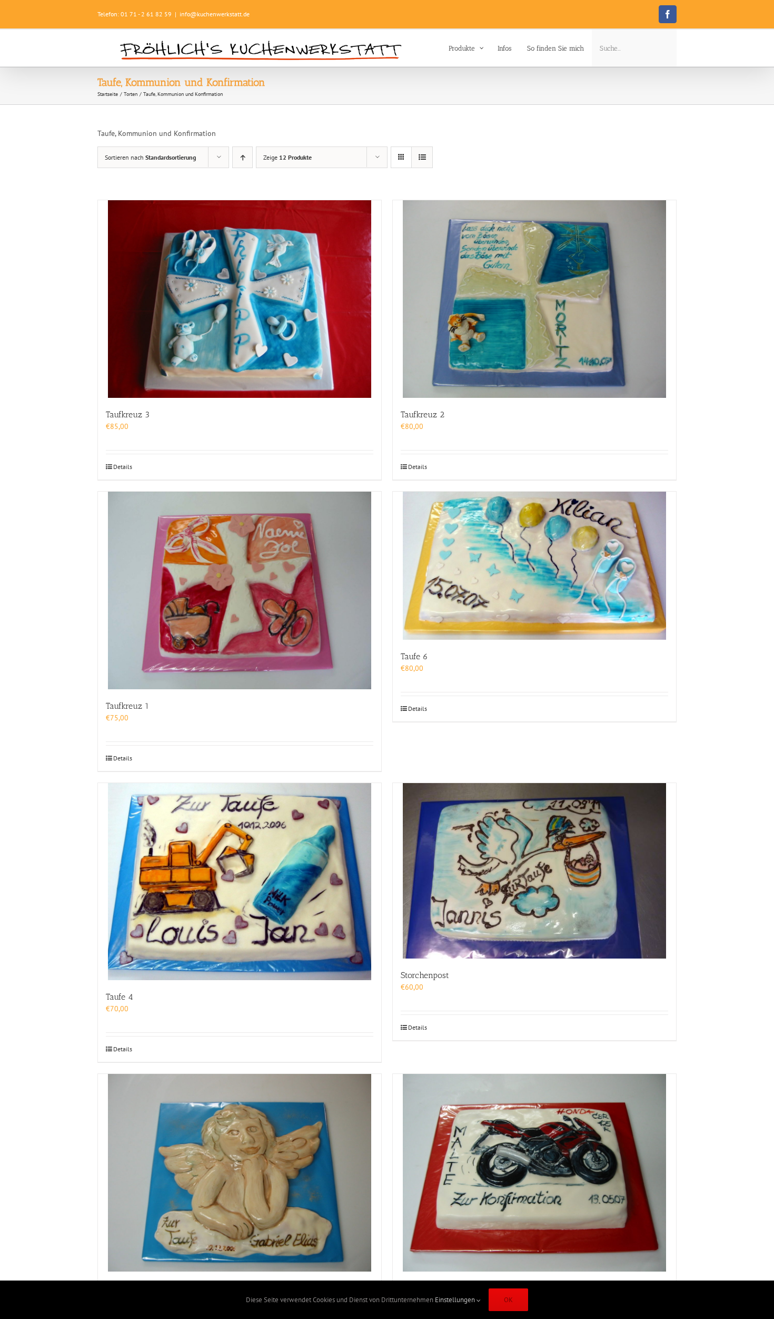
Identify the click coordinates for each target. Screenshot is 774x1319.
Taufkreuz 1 (127, 706)
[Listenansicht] (422, 157)
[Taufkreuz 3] (239, 299)
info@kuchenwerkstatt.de (215, 14)
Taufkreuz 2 (422, 414)
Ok (508, 1299)
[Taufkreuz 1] (239, 590)
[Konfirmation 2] (534, 1173)
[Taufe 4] (239, 881)
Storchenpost (425, 975)
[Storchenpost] (534, 871)
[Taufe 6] (534, 566)
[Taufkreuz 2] (534, 299)
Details (122, 467)
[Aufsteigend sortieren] (242, 157)
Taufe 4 (119, 997)
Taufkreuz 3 (128, 414)
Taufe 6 (414, 656)
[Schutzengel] (239, 1173)
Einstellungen (456, 1299)
